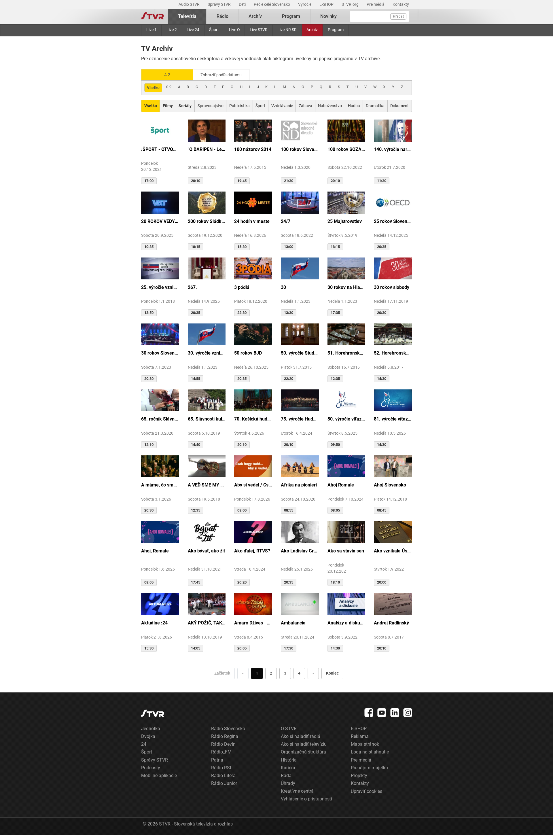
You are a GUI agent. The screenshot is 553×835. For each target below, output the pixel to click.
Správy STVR (220, 4)
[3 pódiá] (253, 268)
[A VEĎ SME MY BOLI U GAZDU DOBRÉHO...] (207, 466)
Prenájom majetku (369, 767)
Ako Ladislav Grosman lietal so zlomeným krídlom (300, 551)
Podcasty (150, 767)
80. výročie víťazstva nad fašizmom (346, 419)
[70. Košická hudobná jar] (253, 400)
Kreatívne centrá (297, 791)
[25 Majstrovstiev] (346, 202)
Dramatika (375, 105)
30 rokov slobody (391, 287)
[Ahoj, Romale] (160, 531)
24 (143, 744)
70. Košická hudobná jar (253, 419)
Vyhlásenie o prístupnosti (306, 799)
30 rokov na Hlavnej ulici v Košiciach (346, 287)
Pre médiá (376, 4)
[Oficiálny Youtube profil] (382, 712)
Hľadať (398, 16)
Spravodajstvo (211, 105)
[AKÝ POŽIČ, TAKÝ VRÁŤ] (207, 603)
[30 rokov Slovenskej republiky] (160, 334)
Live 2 (171, 29)
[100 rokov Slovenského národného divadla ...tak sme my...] (300, 130)
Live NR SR (287, 29)
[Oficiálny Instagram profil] (408, 712)
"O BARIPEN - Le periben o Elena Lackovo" (207, 149)
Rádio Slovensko (228, 728)
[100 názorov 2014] (253, 130)
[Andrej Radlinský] (393, 603)
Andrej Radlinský (391, 623)
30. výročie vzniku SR (207, 353)
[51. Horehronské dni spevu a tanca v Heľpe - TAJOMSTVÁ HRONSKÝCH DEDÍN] (346, 334)
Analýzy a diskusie (346, 623)
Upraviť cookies (366, 791)
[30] (300, 268)
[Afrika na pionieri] (300, 466)
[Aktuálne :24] (160, 603)
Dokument (399, 105)
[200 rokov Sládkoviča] (207, 202)
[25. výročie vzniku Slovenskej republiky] (160, 268)
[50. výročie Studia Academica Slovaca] (300, 334)
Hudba (354, 105)
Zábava (305, 105)
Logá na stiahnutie (370, 752)
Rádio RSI (221, 767)
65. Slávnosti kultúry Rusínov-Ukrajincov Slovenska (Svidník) (207, 419)
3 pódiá (241, 287)
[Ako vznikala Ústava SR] (393, 531)
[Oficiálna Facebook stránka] (369, 712)
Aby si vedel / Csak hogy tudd (253, 485)
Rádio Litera (223, 775)
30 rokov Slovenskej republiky (160, 353)
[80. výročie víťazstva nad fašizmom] (346, 400)
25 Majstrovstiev (344, 221)
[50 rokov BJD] (253, 334)
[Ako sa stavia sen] (346, 531)
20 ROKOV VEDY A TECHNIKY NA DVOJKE (160, 221)
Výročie (305, 4)
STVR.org (350, 4)
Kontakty (401, 4)
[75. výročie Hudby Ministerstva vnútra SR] (300, 400)
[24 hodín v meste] (253, 202)
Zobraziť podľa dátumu (221, 75)
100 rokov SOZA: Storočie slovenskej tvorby (346, 149)
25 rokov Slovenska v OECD (393, 221)
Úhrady (288, 783)
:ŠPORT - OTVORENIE (160, 149)
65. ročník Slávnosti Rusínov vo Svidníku (160, 419)
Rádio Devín (223, 744)
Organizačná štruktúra (303, 752)
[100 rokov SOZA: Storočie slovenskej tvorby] (346, 130)
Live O (234, 29)
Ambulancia (293, 623)
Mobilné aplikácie (159, 775)
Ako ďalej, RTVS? (252, 551)
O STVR (289, 728)
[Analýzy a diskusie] (346, 603)
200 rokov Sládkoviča (207, 221)
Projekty (359, 775)
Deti (243, 4)
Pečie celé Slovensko (272, 4)
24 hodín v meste (252, 221)
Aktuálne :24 (154, 623)
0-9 (168, 87)
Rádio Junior (224, 783)
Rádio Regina (224, 736)
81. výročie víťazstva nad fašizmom (393, 419)
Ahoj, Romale (155, 551)
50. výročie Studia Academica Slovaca (300, 353)
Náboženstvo (330, 105)
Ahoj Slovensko (390, 485)
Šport (214, 29)
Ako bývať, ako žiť (206, 551)
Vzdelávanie (282, 105)
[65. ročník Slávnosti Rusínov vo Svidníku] (160, 400)
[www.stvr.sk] (152, 713)
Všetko (153, 87)
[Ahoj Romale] (346, 466)
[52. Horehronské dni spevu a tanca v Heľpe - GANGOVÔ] (393, 334)
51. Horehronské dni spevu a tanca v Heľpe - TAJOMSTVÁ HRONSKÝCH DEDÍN (346, 353)
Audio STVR (189, 4)
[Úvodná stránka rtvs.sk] (152, 16)
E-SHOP (326, 4)
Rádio (222, 16)
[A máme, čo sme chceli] (160, 466)
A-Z (167, 75)
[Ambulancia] (300, 603)
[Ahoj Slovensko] (393, 466)
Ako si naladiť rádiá (300, 736)
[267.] (207, 268)
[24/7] (300, 202)
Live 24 (193, 29)
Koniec (332, 673)
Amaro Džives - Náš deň (253, 623)
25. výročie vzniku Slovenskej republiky (160, 287)
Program (336, 29)
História (289, 760)
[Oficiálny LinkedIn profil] (395, 712)
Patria (217, 760)
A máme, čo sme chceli (160, 485)
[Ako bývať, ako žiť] (207, 531)
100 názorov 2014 (252, 149)
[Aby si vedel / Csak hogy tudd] (253, 466)
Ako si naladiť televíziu (304, 744)
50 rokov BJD (248, 353)
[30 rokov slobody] (393, 268)
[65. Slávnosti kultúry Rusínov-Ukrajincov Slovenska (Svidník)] (207, 400)
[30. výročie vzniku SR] (207, 334)
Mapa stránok (365, 744)
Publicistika (239, 105)
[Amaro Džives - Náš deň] (253, 603)
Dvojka (148, 736)
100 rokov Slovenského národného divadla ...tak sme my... (300, 149)
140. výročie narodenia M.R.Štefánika (393, 149)
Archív (312, 29)
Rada (286, 775)
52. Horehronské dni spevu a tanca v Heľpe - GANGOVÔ (393, 353)
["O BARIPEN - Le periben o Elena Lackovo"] (207, 130)
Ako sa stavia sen (345, 551)
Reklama (360, 736)
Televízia (187, 16)
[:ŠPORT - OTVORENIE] (160, 130)
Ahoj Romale (340, 485)
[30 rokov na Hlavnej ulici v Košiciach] (346, 268)
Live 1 (151, 29)
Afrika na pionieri (299, 485)
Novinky (328, 16)
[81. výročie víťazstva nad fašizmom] (393, 400)
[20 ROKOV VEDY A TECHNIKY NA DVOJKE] (160, 202)
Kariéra (288, 767)
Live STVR (259, 29)
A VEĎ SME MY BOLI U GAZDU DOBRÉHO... (207, 485)
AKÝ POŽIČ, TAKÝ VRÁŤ (207, 623)
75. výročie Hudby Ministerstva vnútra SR (300, 419)
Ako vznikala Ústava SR (393, 551)
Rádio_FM (221, 752)
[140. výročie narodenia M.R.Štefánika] (393, 130)
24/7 (285, 221)
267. (192, 287)
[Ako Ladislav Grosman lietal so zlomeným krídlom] (300, 531)
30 (283, 287)
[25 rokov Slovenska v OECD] (393, 202)
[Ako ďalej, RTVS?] (253, 531)
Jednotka (150, 728)
